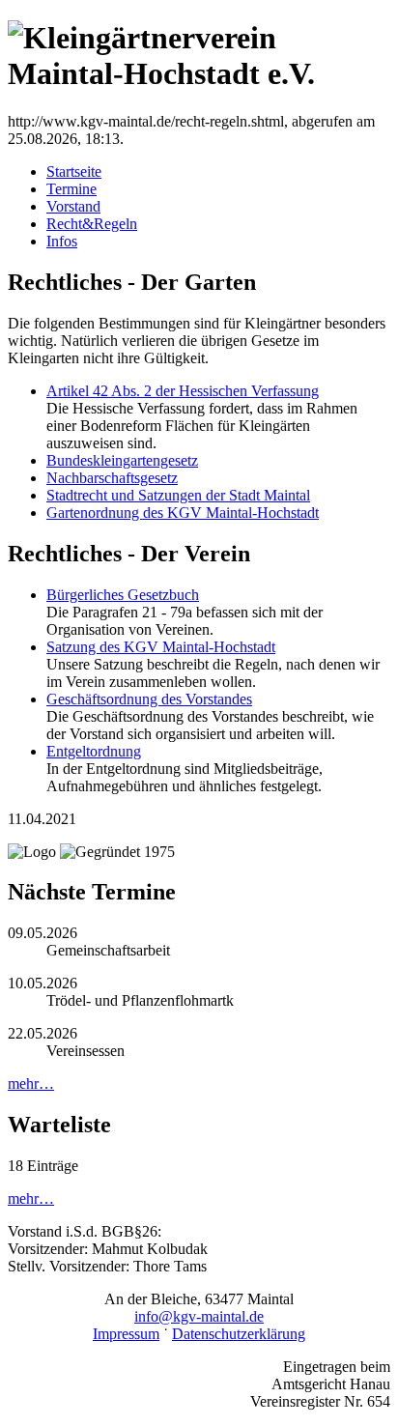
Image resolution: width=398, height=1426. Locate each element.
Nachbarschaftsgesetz (112, 478)
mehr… (31, 1083)
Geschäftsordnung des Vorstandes (149, 699)
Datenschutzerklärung (238, 1334)
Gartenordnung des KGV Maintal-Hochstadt (182, 512)
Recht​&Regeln (91, 223)
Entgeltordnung (93, 751)
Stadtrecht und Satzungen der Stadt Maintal (178, 495)
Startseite (73, 171)
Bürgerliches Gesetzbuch (122, 594)
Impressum (126, 1334)
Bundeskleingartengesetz (122, 460)
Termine (71, 189)
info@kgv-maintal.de (199, 1316)
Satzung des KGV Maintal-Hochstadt (160, 647)
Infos (61, 241)
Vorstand (73, 206)
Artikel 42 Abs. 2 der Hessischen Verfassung (182, 391)
